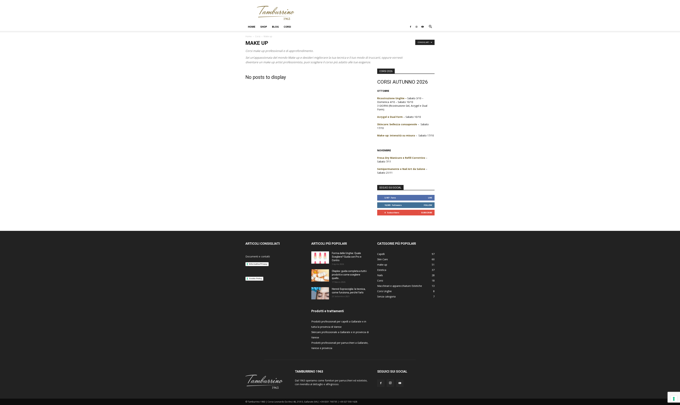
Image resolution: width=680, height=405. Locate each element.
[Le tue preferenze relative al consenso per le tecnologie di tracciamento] (673, 398)
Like (430, 197)
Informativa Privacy (258, 264)
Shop (263, 26)
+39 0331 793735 (328, 401)
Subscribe (426, 212)
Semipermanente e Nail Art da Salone (401, 169)
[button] (430, 27)
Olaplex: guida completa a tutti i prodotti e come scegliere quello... (349, 275)
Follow (428, 205)
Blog (275, 26)
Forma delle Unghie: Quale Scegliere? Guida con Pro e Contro (346, 257)
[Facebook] (410, 26)
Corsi (287, 26)
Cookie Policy (255, 278)
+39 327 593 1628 (348, 401)
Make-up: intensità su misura (396, 135)
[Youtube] (422, 26)
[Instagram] (416, 26)
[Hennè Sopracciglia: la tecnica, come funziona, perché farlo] (320, 293)
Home (251, 26)
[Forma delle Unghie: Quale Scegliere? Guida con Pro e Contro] (320, 257)
